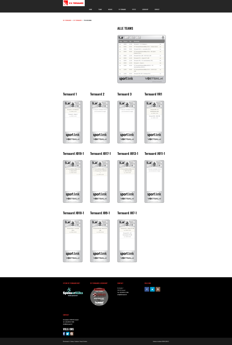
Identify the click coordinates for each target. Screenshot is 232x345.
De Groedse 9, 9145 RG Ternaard (70, 320)
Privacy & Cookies (83, 341)
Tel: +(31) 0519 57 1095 (123, 292)
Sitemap (72, 341)
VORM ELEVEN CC (165, 341)
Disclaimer (76, 341)
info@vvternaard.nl (122, 294)
